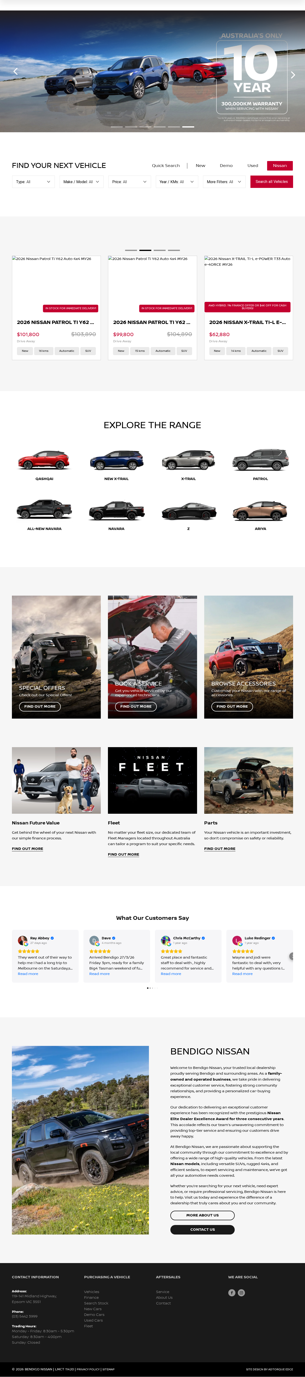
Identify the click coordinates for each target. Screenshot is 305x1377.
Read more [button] (28, 974)
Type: (20, 182)
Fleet (88, 1326)
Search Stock (96, 1303)
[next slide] (293, 74)
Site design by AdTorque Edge (269, 1369)
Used (253, 165)
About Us (164, 1297)
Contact (163, 1303)
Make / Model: (75, 182)
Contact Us (202, 1229)
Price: (117, 182)
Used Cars (93, 1320)
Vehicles (91, 1292)
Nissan (280, 165)
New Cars (93, 1309)
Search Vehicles (272, 181)
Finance (91, 1297)
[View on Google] (22, 940)
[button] (12, 956)
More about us (202, 1215)
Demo (226, 165)
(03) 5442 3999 (24, 1316)
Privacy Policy (88, 1369)
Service (162, 1292)
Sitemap (108, 1369)
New (200, 165)
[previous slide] (15, 71)
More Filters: (217, 182)
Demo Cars (94, 1315)
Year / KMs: (169, 182)
